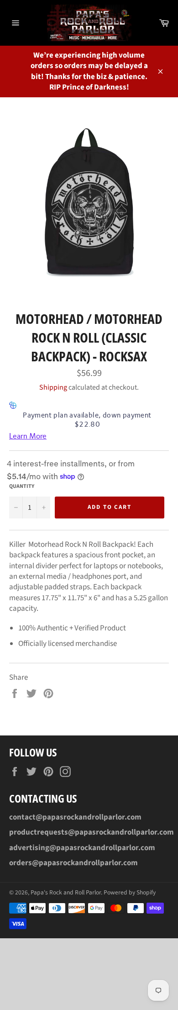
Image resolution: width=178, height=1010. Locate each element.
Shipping (53, 387)
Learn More (28, 436)
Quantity (21, 486)
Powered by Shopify (130, 892)
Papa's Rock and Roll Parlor (66, 892)
